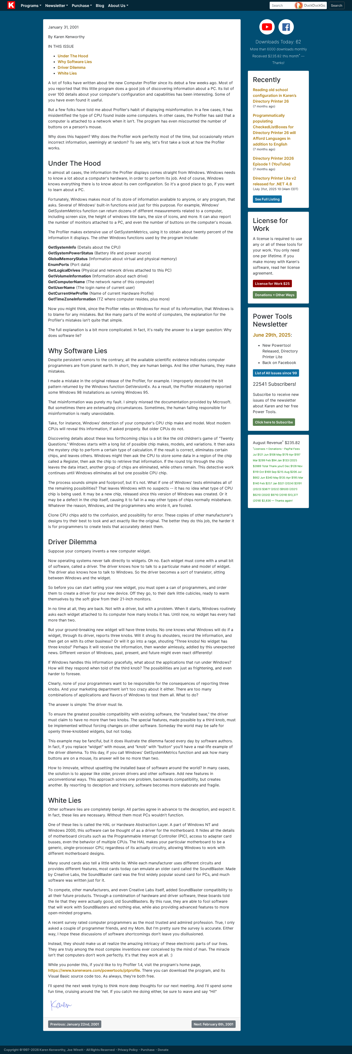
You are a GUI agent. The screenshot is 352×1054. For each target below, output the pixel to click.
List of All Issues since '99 (276, 373)
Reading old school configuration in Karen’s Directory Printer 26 (274, 95)
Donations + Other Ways (275, 295)
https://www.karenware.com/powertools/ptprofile (94, 970)
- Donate (162, 1050)
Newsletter (55, 5)
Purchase (80, 5)
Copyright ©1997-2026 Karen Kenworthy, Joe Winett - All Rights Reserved (59, 1050)
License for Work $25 (272, 283)
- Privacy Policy (127, 1050)
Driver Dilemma (71, 67)
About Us (116, 5)
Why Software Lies (75, 61)
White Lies (67, 73)
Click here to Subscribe (274, 422)
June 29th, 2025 (272, 335)
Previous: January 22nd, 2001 (74, 1024)
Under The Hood (73, 55)
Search (336, 5)
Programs (30, 5)
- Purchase (147, 1050)
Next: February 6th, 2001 (213, 1024)
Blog (100, 5)
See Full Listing (267, 199)
